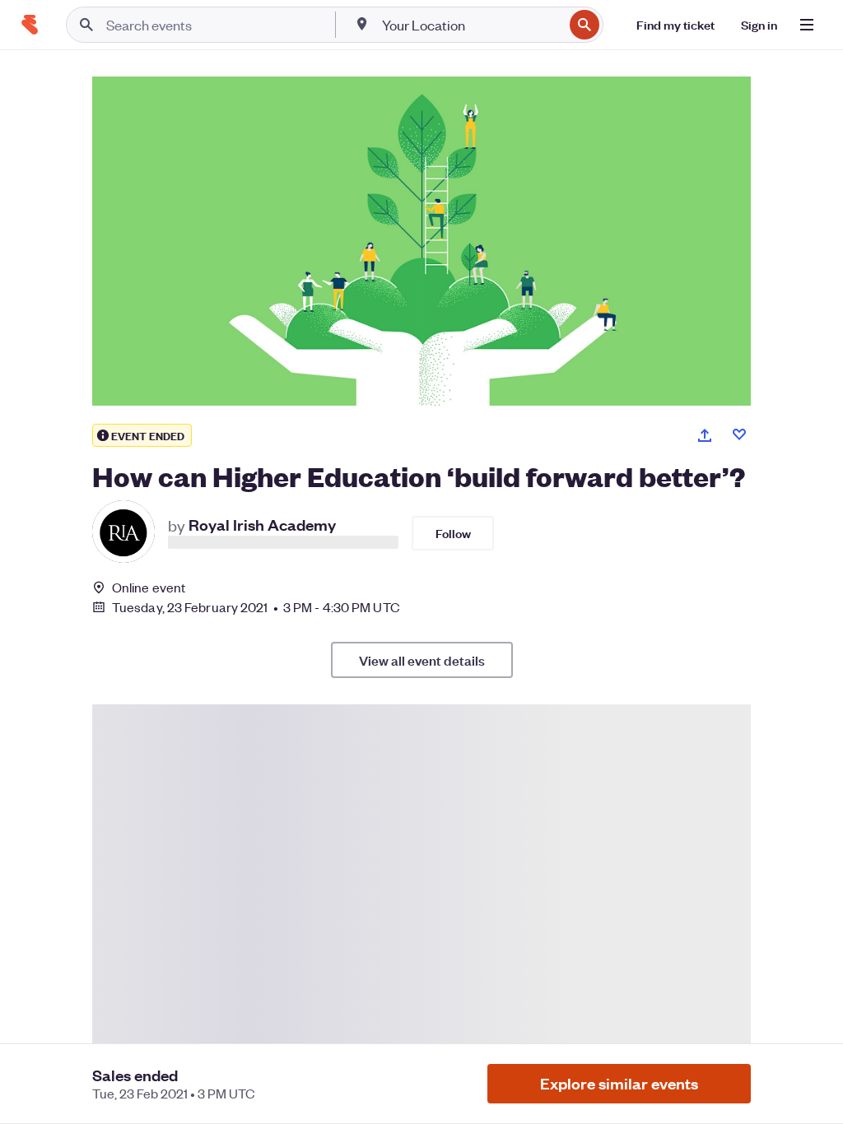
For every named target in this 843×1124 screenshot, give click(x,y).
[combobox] (471, 25)
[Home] (30, 25)
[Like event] (739, 434)
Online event (148, 587)
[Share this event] (704, 435)
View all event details (422, 660)
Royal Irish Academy (262, 523)
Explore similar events (619, 1083)
